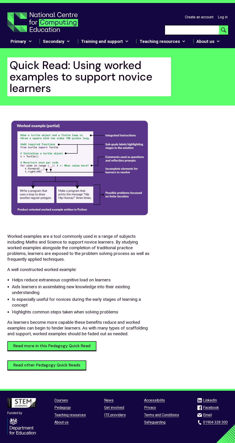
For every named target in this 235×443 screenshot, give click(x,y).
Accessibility (154, 400)
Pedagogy (62, 407)
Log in (223, 17)
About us (61, 422)
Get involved (114, 407)
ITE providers (115, 415)
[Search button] (223, 30)
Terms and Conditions (161, 415)
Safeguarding (154, 422)
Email (207, 415)
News (109, 400)
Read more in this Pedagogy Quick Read (51, 346)
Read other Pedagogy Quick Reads (46, 365)
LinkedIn (210, 400)
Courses (61, 400)
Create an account (199, 17)
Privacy (150, 407)
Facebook (211, 407)
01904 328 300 (215, 422)
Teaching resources (70, 415)
